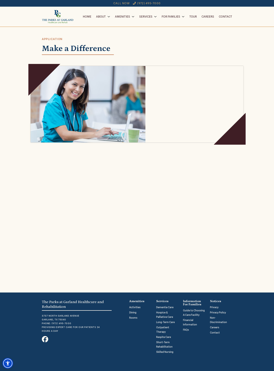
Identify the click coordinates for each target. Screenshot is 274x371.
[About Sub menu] (108, 16)
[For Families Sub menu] (183, 16)
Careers (208, 16)
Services (145, 16)
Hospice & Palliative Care (164, 314)
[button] (7, 363)
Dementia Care (164, 307)
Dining (132, 312)
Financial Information (190, 322)
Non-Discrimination (218, 320)
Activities (134, 307)
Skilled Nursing (164, 351)
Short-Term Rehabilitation (164, 344)
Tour (193, 16)
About (101, 16)
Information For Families (192, 303)
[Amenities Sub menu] (133, 16)
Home (87, 16)
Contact (225, 16)
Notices (215, 301)
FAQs (186, 329)
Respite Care (163, 337)
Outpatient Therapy (162, 329)
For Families (171, 16)
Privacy (214, 307)
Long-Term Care (165, 322)
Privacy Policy (218, 312)
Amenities (122, 16)
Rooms (133, 317)
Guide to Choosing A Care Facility (194, 312)
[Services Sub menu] (155, 16)
